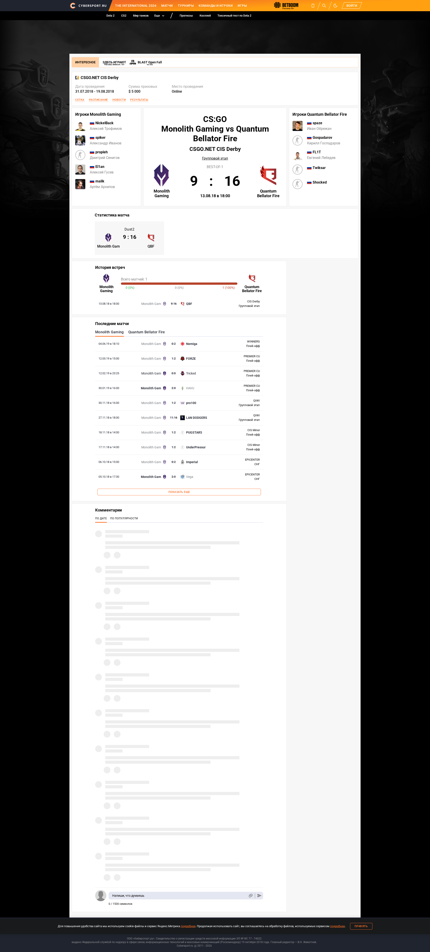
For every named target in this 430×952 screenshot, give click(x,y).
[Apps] (312, 5)
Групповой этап (215, 158)
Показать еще (179, 492)
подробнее (188, 926)
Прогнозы (186, 15)
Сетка (79, 99)
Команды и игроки (216, 5)
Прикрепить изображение (250, 895)
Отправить (259, 895)
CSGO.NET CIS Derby (99, 77)
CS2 (123, 15)
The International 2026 (135, 5)
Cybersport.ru (185, 945)
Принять (361, 926)
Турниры (186, 5)
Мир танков (140, 15)
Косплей (205, 15)
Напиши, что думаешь (128, 895)
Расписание (98, 99)
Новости (119, 99)
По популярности (124, 518)
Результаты (139, 99)
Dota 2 (110, 15)
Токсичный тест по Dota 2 (234, 15)
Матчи (167, 5)
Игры (242, 5)
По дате (101, 518)
